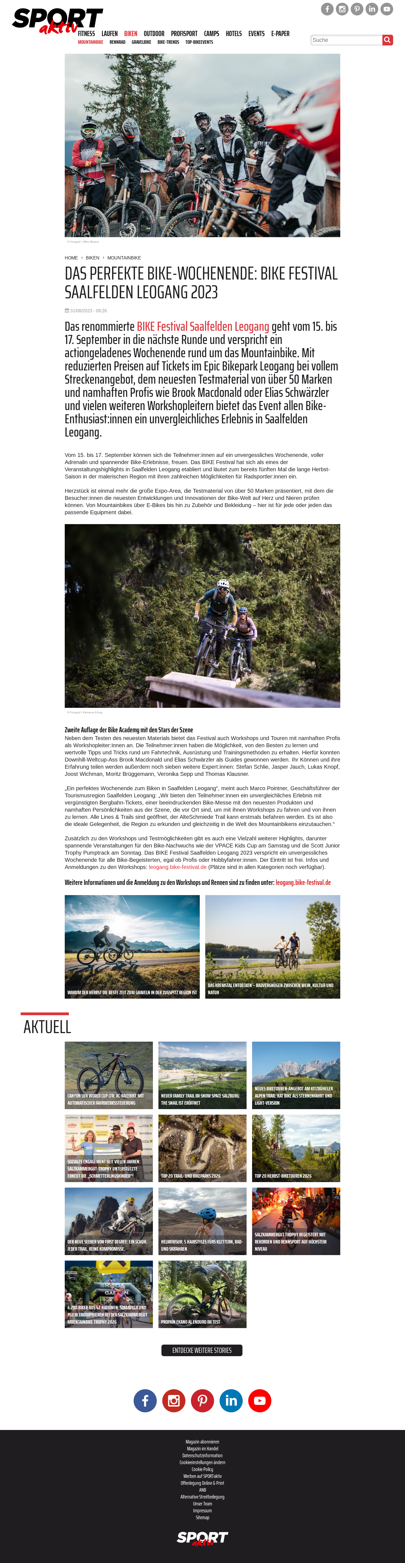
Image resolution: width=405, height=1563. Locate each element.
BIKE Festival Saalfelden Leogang (203, 326)
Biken (130, 33)
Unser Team (202, 1503)
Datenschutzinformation (202, 1455)
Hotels (234, 33)
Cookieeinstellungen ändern (202, 1462)
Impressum (202, 1510)
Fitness (86, 33)
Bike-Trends (168, 41)
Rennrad (117, 41)
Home (71, 258)
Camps (211, 33)
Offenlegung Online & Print (202, 1482)
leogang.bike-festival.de (178, 867)
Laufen (110, 33)
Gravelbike (141, 41)
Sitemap (202, 1517)
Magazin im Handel (202, 1448)
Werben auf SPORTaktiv (202, 1476)
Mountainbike (90, 41)
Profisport (184, 33)
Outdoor (154, 33)
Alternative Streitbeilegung (202, 1496)
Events (257, 33)
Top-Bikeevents (199, 41)
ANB (202, 1489)
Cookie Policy (202, 1469)
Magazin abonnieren (202, 1441)
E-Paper (280, 33)
